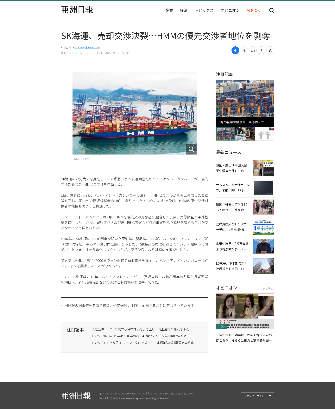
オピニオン (230, 10)
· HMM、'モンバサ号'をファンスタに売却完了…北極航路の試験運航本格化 (142, 342)
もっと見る (266, 288)
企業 (169, 10)
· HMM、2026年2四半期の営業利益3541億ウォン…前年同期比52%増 (138, 335)
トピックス (204, 10)
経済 (184, 10)
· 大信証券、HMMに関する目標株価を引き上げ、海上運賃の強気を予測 (139, 329)
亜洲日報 (77, 9)
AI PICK (253, 10)
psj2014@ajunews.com (86, 47)
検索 (271, 10)
